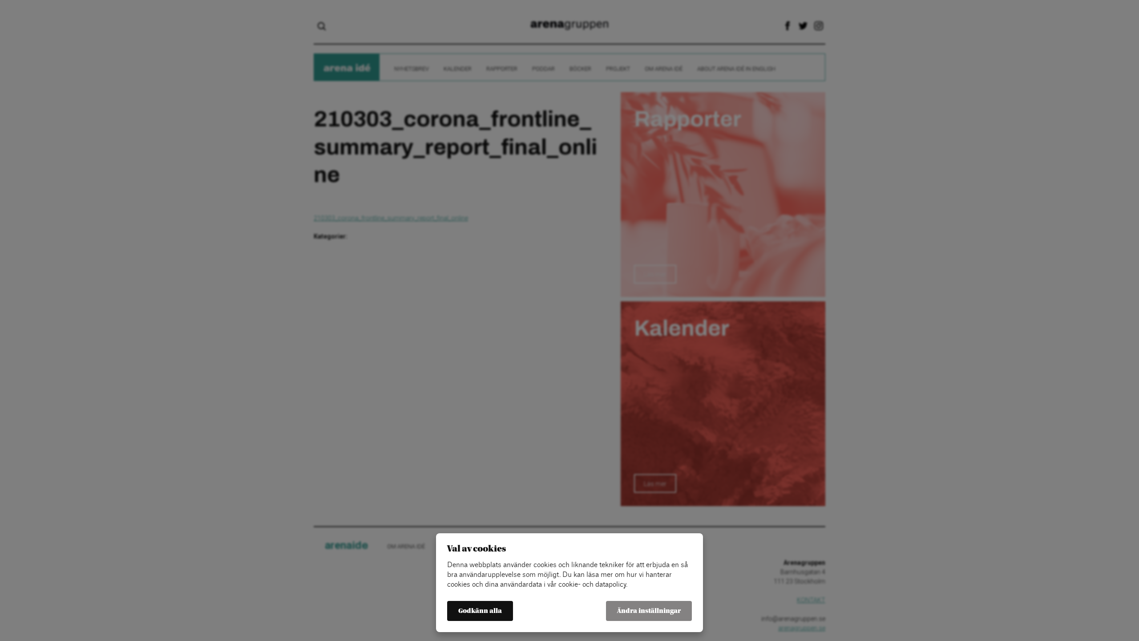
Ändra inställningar (649, 611)
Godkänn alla (480, 611)
